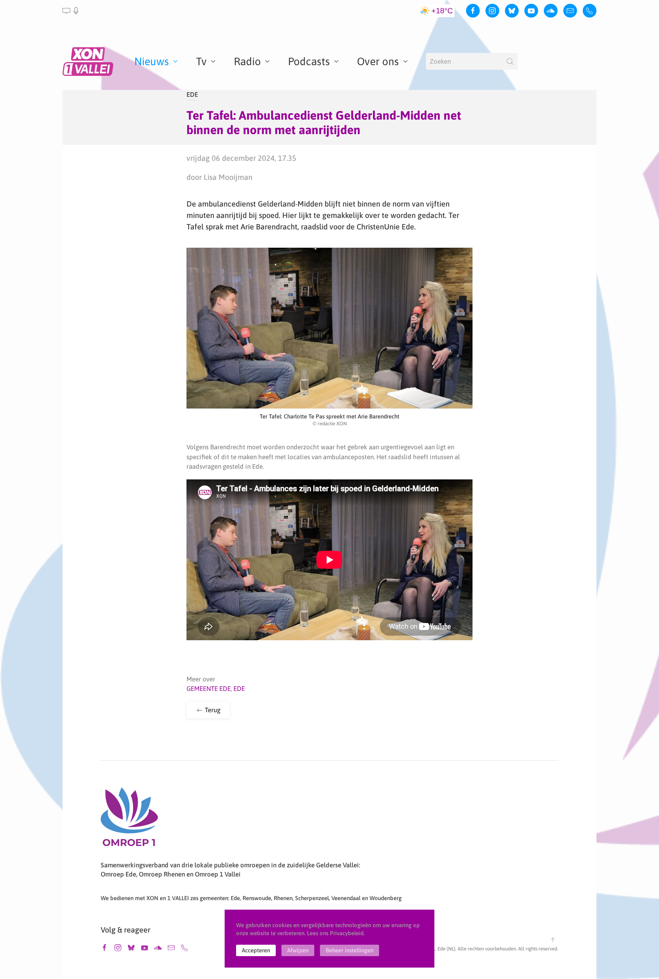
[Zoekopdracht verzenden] (510, 61)
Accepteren (256, 950)
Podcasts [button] (309, 61)
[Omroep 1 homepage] (129, 820)
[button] (71, 10)
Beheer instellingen (349, 950)
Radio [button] (247, 61)
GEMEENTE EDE (208, 688)
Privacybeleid (346, 933)
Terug (211, 710)
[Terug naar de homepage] (89, 61)
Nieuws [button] (151, 61)
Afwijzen (298, 950)
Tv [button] (201, 61)
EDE (192, 94)
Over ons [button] (378, 61)
